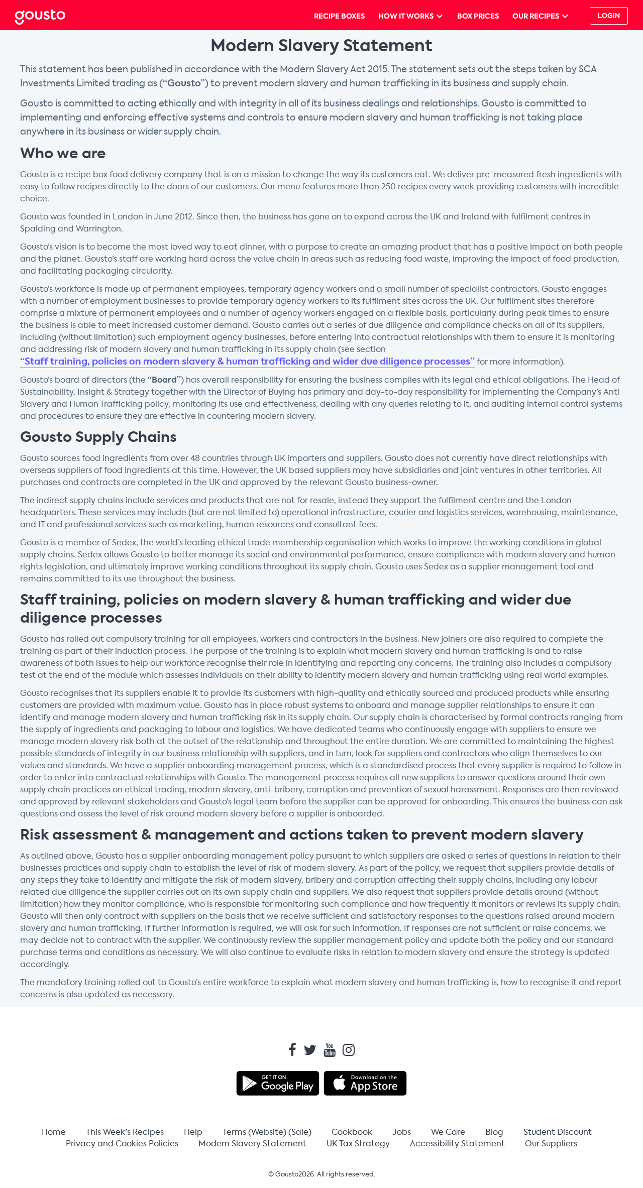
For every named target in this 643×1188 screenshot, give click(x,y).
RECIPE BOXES (339, 16)
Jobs (401, 1132)
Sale (299, 1132)
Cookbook (352, 1132)
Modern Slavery (252, 1143)
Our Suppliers (551, 1143)
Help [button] (193, 1132)
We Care (448, 1132)
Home (54, 1132)
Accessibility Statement (457, 1143)
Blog (494, 1132)
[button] (607, 16)
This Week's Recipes (125, 1132)
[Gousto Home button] (48, 16)
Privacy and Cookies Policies (122, 1143)
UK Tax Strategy (358, 1143)
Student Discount (557, 1132)
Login (609, 16)
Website (267, 1132)
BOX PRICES (478, 16)
